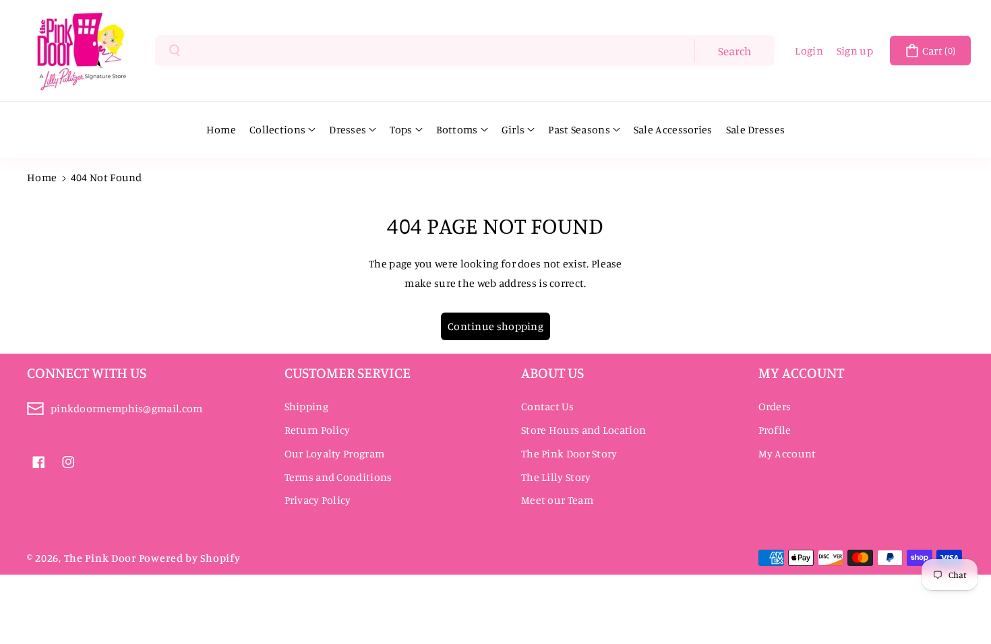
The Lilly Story (556, 477)
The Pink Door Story (569, 453)
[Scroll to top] (962, 601)
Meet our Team (557, 500)
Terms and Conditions (338, 477)
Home (42, 177)
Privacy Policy (317, 500)
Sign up (855, 50)
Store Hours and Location (583, 430)
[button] (930, 50)
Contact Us (547, 406)
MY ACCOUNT (801, 372)
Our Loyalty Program (334, 453)
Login (809, 50)
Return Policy (317, 430)
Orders (774, 406)
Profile (774, 430)
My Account (787, 453)
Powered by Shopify (190, 558)
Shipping (306, 406)
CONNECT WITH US (86, 372)
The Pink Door (100, 558)
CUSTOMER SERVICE (347, 372)
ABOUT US (552, 372)
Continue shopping (495, 326)
